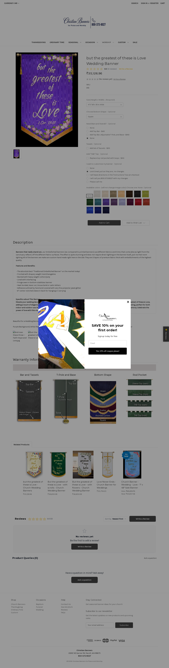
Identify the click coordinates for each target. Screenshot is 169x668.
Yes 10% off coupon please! (107, 351)
